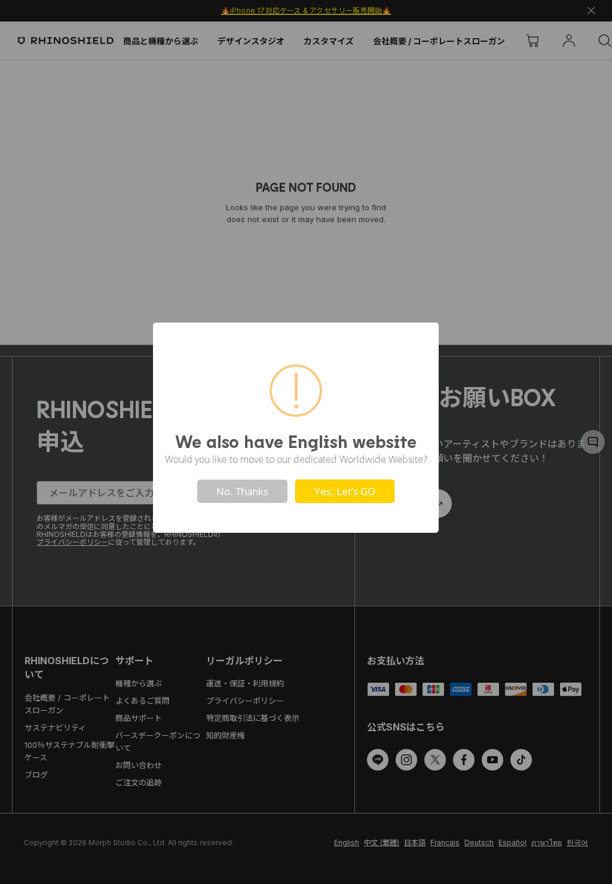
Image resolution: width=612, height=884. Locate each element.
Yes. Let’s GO (344, 491)
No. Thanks (242, 491)
